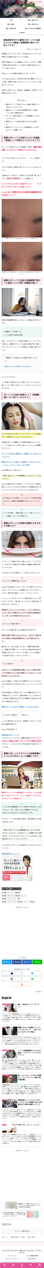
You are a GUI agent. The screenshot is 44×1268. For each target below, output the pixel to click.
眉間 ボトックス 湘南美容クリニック (15, 896)
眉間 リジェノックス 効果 (12, 899)
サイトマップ (12, 1256)
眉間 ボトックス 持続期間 (12, 892)
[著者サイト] (12, 973)
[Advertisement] (22, 931)
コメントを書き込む (22, 1231)
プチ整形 (6, 889)
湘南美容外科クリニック (11, 735)
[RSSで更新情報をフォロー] (22, 984)
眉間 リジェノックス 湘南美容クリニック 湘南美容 (19, 902)
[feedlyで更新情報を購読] (32, 978)
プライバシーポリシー (12, 1259)
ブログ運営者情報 (32, 1256)
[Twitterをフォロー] (32, 973)
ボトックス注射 (16, 889)
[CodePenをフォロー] (12, 978)
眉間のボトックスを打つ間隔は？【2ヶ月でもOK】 (17, 366)
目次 (19, 100)
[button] (40, 609)
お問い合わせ (32, 1259)
